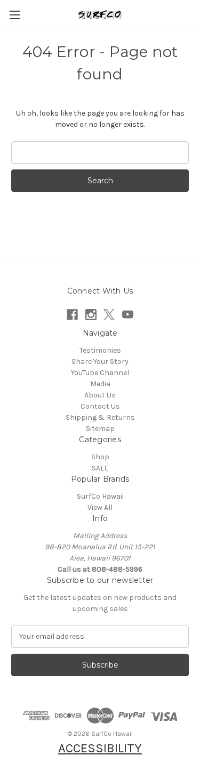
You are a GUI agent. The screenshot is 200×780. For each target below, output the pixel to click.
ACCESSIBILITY (100, 748)
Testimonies (100, 350)
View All (100, 507)
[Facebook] (72, 314)
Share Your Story (100, 361)
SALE (100, 468)
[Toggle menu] (14, 14)
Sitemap (100, 428)
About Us (100, 395)
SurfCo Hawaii (100, 496)
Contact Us (100, 406)
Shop (100, 456)
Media (100, 383)
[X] (109, 314)
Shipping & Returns (100, 417)
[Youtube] (127, 314)
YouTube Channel (100, 372)
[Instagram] (91, 314)
